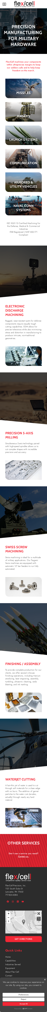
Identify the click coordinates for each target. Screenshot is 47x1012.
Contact (8, 975)
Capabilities (10, 960)
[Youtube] (22, 901)
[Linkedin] (17, 901)
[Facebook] (7, 901)
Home (8, 956)
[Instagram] (12, 901)
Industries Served (13, 964)
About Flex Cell (12, 971)
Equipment (10, 968)
